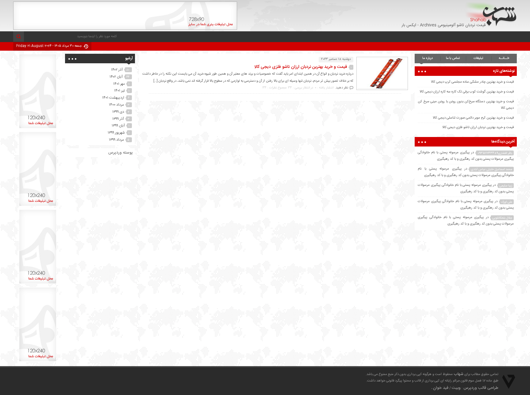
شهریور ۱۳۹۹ (116, 133)
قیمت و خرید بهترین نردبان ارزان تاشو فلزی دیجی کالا (300, 67)
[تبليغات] (38, 128)
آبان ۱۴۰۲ (116, 77)
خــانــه (504, 58)
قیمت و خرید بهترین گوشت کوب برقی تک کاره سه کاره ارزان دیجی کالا (467, 92)
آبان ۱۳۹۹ (118, 126)
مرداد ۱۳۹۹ (116, 140)
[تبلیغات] (125, 29)
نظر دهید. (341, 88)
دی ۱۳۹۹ (118, 112)
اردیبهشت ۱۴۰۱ (113, 98)
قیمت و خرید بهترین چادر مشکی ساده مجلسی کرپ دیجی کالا (472, 82)
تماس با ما (453, 58)
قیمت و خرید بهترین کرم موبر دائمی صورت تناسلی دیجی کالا (473, 118)
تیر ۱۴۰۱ (119, 91)
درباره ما (427, 58)
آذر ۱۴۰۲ (117, 70)
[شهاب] (491, 14)
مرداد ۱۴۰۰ (116, 105)
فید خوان (440, 388)
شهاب (458, 374)
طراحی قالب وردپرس (480, 388)
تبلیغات (478, 58)
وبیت (456, 388)
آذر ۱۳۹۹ (118, 119)
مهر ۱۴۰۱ (119, 84)
